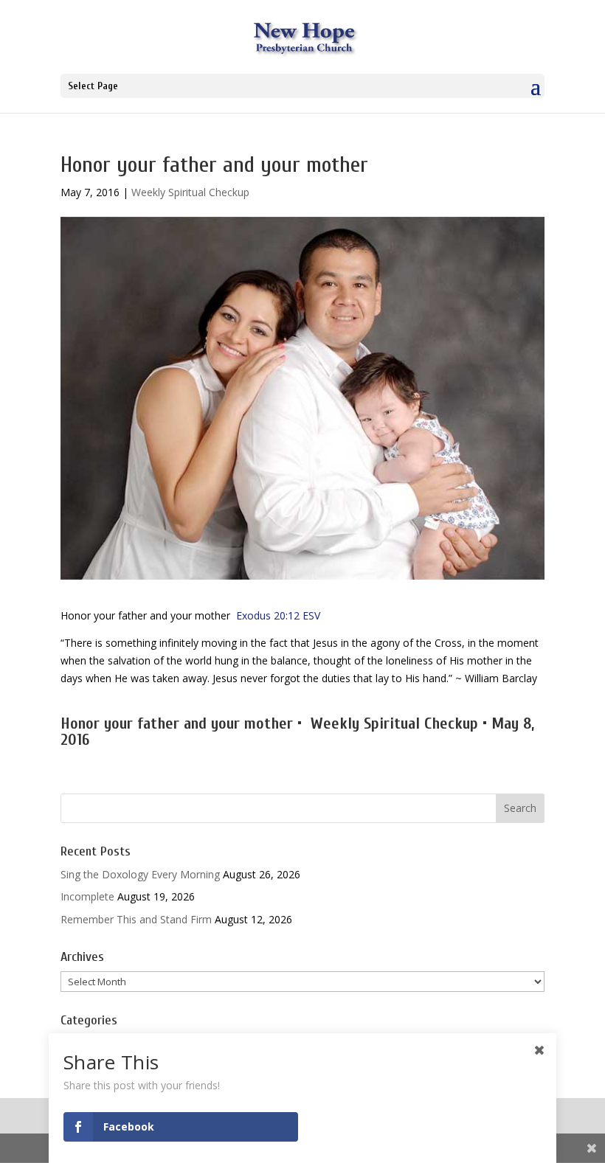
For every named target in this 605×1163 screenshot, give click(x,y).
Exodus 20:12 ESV (278, 615)
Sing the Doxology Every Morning (140, 874)
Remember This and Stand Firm (136, 919)
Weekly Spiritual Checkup (190, 192)
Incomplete (87, 896)
